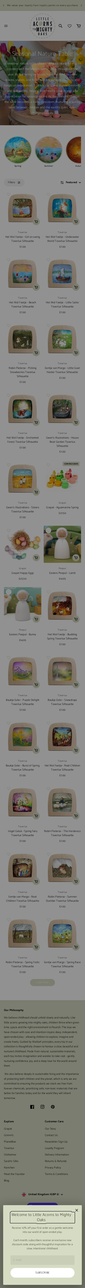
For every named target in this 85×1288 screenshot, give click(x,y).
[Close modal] (76, 1210)
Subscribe (42, 1273)
